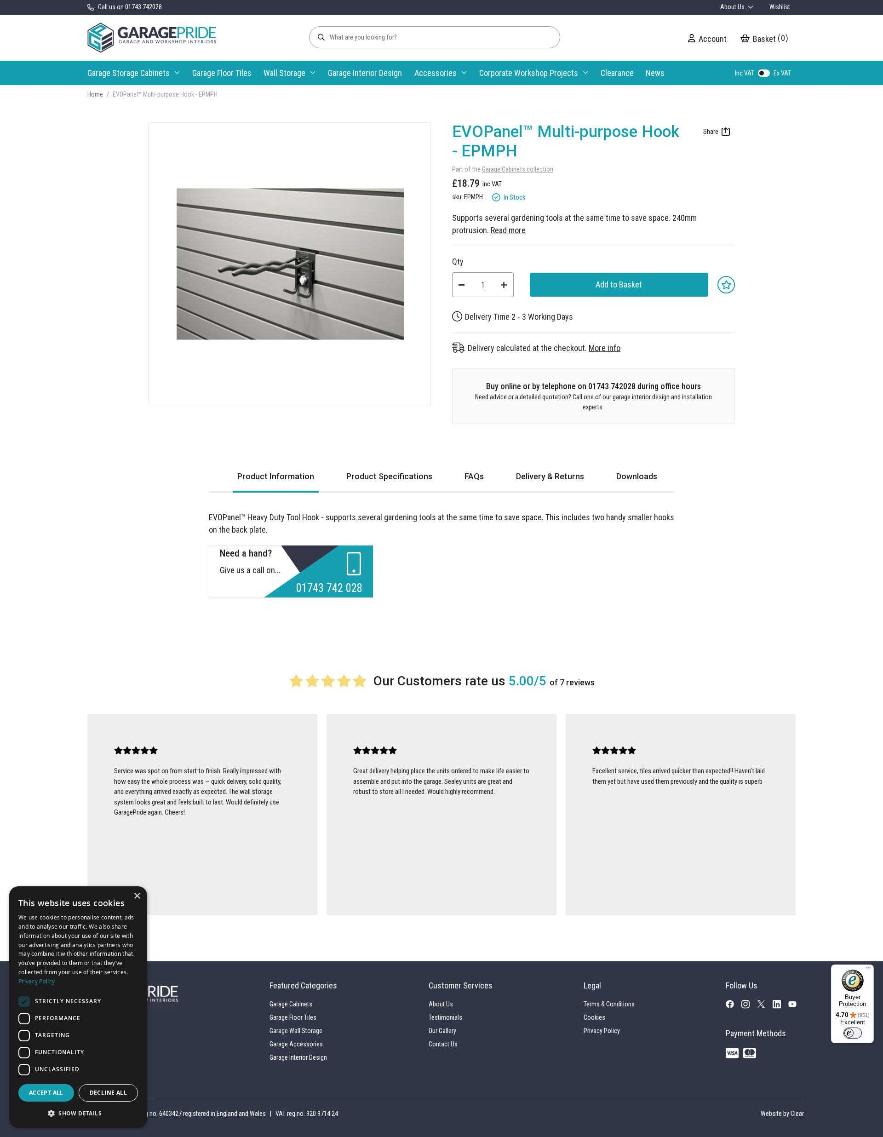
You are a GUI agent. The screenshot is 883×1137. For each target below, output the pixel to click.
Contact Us (443, 1044)
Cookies (594, 1017)
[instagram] (749, 1006)
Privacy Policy (602, 1030)
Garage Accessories (296, 1044)
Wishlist (779, 7)
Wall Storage (284, 73)
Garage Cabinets (290, 1004)
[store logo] (151, 38)
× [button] (136, 896)
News (655, 73)
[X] (765, 1005)
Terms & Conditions (609, 1004)
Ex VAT (782, 73)
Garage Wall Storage (295, 1030)
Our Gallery (442, 1030)
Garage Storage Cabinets (128, 73)
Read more (508, 230)
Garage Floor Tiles (222, 73)
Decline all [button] (108, 1093)
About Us (733, 7)
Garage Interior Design (365, 73)
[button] (78, 1113)
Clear (797, 1113)
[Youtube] (796, 1005)
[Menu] (868, 970)
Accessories (435, 73)
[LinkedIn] (780, 1006)
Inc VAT (744, 73)
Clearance (617, 73)
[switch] (852, 1033)
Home (95, 94)
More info (604, 348)
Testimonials (445, 1017)
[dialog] (78, 1007)
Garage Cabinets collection (517, 169)
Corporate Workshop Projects (528, 73)
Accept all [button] (46, 1093)
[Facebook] (733, 1006)
